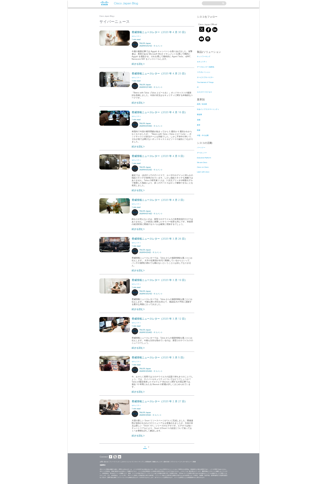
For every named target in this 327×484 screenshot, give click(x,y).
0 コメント (158, 46)
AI (197, 87)
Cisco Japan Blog (106, 16)
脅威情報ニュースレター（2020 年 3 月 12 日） (159, 319)
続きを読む (137, 64)
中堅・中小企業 (203, 135)
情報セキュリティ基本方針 (161, 461)
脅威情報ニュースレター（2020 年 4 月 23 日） (159, 73)
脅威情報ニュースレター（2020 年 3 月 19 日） (159, 280)
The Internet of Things (205, 82)
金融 (198, 120)
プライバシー (175, 461)
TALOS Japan (145, 43)
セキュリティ (202, 62)
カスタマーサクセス (204, 92)
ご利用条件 (147, 461)
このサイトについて (127, 461)
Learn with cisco (203, 172)
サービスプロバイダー (205, 77)
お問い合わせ (104, 461)
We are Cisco (202, 162)
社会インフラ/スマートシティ (208, 109)
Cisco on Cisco (203, 167)
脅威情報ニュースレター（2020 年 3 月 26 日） (159, 239)
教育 (198, 125)
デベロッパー (202, 153)
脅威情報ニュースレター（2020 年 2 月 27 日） (159, 401)
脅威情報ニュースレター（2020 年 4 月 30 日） (159, 32)
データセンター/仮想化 (205, 67)
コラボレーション (203, 72)
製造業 (199, 114)
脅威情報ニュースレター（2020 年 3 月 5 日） (159, 357)
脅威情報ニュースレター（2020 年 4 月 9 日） (159, 156)
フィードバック (114, 461)
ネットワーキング (203, 56)
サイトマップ (139, 461)
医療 (198, 130)
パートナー (201, 147)
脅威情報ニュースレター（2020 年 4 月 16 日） (159, 112)
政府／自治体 (202, 104)
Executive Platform (204, 158)
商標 (194, 461)
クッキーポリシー (186, 461)
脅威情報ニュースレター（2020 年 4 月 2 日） (159, 200)
